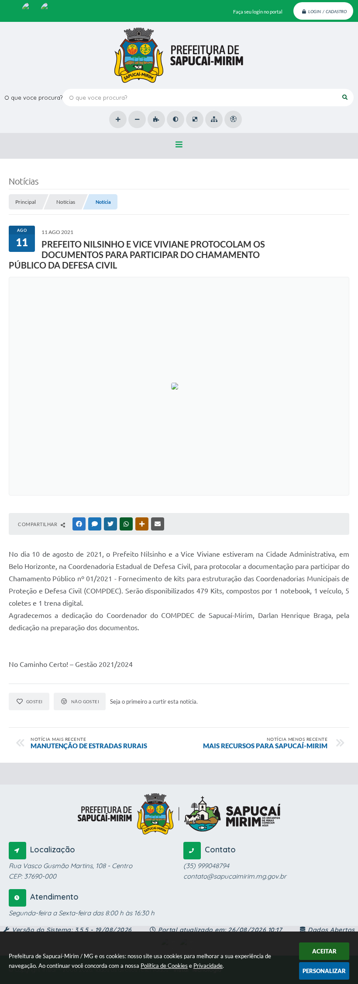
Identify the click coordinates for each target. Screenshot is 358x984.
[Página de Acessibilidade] (233, 119)
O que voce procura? (33, 97)
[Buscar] (345, 97)
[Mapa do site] (214, 119)
